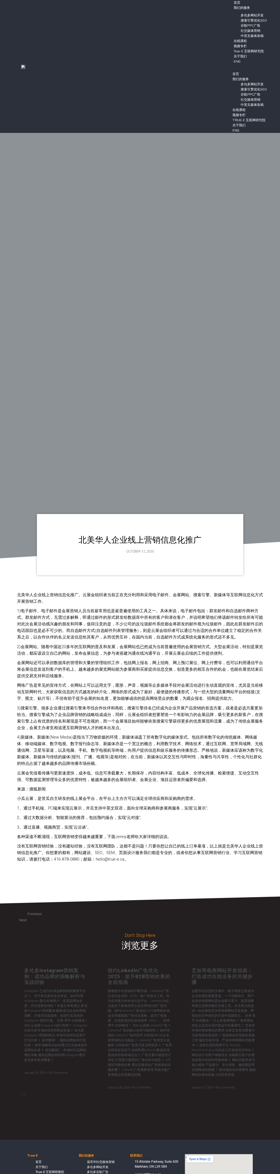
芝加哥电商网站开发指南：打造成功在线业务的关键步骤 (222, 976)
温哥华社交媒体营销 (101, 1162)
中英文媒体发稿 (252, 36)
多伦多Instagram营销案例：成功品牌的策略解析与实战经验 (54, 976)
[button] (245, 66)
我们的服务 (242, 8)
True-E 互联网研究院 (249, 51)
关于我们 (240, 56)
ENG (237, 61)
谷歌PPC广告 (250, 25)
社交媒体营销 (250, 31)
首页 (235, 74)
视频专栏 (240, 46)
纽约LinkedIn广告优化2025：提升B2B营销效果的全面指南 (139, 976)
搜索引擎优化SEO (254, 20)
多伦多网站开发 (252, 15)
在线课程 (240, 41)
